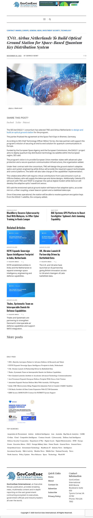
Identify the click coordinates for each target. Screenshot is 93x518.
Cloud (16, 437)
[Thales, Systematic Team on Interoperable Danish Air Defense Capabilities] (21, 290)
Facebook (10, 122)
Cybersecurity (57, 437)
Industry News (57, 447)
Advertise (52, 488)
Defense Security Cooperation (17, 441)
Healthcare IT (46, 447)
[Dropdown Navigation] (44, 19)
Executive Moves (19, 444)
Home (51, 477)
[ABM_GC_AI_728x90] (59, 3)
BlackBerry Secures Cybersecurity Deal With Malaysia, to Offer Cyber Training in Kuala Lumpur (23, 216)
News (71, 451)
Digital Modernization (63, 441)
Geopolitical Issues (14, 447)
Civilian (10, 437)
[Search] (50, 19)
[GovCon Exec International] (25, 4)
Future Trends (54, 444)
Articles (31, 434)
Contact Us (53, 484)
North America (12, 454)
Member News (39, 451)
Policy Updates (24, 454)
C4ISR (82, 434)
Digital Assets (49, 441)
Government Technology (31, 447)
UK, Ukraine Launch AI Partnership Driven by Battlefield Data (49, 254)
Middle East (50, 451)
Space (45, 454)
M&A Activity (28, 451)
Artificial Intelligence (42, 434)
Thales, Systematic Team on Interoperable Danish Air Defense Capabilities (20, 307)
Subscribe (52, 492)
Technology (66, 30)
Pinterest (26, 122)
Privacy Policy (54, 496)
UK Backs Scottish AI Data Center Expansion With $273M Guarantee (33, 389)
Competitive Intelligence (28, 437)
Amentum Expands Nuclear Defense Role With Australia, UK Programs (34, 382)
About (51, 481)
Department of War (36, 441)
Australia (59, 434)
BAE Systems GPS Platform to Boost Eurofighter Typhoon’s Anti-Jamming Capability (68, 216)
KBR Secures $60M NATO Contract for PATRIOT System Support (32, 392)
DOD (74, 441)
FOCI (29, 444)
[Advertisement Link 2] (21, 411)
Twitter (18, 122)
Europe (25, 30)
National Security (62, 451)
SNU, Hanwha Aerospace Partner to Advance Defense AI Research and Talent (36, 362)
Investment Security (51, 30)
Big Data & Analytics (71, 434)
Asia (52, 434)
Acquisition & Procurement (17, 434)
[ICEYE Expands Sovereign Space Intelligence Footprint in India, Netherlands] (21, 237)
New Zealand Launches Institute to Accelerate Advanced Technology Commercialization (40, 375)
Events (9, 444)
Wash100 (61, 454)
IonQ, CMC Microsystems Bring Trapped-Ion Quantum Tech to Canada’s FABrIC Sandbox (41, 386)
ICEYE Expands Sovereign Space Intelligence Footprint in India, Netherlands (20, 254)
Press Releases (36, 454)
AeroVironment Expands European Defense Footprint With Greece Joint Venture (37, 379)
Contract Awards (14, 30)
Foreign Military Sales (39, 444)
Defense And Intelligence (72, 437)
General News (36, 30)
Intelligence (68, 447)
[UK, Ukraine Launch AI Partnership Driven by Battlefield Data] (53, 237)
